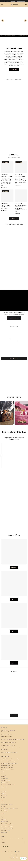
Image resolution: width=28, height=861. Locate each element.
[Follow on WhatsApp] (19, 851)
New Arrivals (4, 795)
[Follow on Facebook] (2, 851)
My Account (3, 819)
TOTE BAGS (20, 421)
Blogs (2, 771)
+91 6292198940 (20, 739)
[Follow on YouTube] (15, 851)
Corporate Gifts (4, 810)
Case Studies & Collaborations (7, 784)
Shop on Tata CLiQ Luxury (7, 767)
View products (14, 358)
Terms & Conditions (5, 780)
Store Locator (4, 774)
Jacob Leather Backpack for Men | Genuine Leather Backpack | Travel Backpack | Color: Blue (21, 208)
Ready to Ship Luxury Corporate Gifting (10, 758)
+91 (8, 739)
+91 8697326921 (8, 736)
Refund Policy (4, 832)
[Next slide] (25, 20)
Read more (3, 710)
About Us (3, 793)
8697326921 (13, 1)
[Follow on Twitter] (5, 851)
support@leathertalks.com (21, 1)
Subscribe (6, 846)
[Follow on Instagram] (8, 851)
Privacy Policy (4, 782)
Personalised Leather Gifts (7, 765)
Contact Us (3, 776)
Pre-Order (3, 797)
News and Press (4, 778)
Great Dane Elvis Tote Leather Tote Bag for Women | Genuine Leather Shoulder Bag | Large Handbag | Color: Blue (20, 180)
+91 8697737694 (12, 739)
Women (2, 802)
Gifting (2, 812)
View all (14, 715)
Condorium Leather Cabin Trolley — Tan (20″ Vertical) (6, 207)
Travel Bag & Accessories (6, 804)
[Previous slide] (2, 20)
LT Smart (3, 806)
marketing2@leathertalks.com (10, 752)
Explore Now (14, 69)
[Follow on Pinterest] (12, 851)
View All (14, 218)
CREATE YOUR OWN (14, 318)
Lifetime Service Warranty (7, 828)
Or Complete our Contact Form (8, 745)
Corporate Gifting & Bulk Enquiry (8, 761)
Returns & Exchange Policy (7, 823)
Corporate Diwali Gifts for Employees (9, 763)
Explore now (14, 567)
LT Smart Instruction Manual (7, 769)
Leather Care (4, 787)
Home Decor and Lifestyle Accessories (9, 808)
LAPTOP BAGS (5, 421)
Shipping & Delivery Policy (7, 825)
